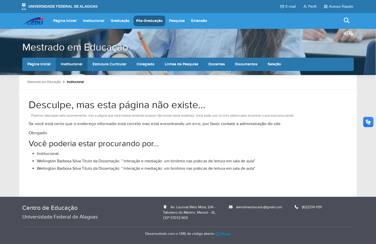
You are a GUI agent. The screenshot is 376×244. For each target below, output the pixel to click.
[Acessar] (345, 33)
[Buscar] (347, 20)
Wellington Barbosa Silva (59, 161)
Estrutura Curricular (109, 64)
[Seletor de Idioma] (351, 33)
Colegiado (145, 64)
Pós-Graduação (149, 20)
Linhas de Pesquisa (181, 64)
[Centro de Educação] (32, 21)
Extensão (199, 20)
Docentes (216, 64)
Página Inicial (64, 20)
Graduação (120, 20)
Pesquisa (177, 20)
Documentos (246, 64)
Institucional (93, 20)
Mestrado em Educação (75, 47)
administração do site (260, 123)
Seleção (274, 64)
